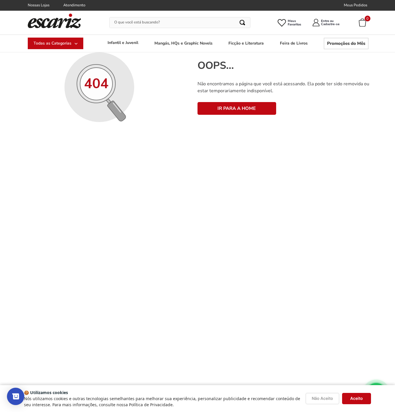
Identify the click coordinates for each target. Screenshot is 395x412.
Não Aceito (322, 398)
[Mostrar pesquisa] (15, 396)
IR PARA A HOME (236, 108)
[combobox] (180, 22)
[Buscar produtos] (243, 22)
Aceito (356, 398)
